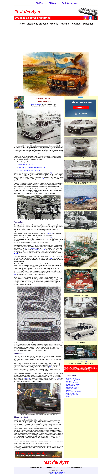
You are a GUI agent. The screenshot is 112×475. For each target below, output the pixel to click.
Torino (37, 249)
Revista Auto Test (36, 104)
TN (15, 274)
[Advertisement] (56, 40)
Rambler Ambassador (30, 248)
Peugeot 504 (49, 233)
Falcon (52, 173)
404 (51, 238)
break (51, 366)
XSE (51, 258)
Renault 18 (27, 378)
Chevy (43, 249)
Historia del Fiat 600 (81, 362)
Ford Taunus (17, 254)
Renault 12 (41, 179)
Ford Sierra (57, 378)
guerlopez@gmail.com (58, 472)
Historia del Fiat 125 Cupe (25, 164)
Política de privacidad (56, 473)
